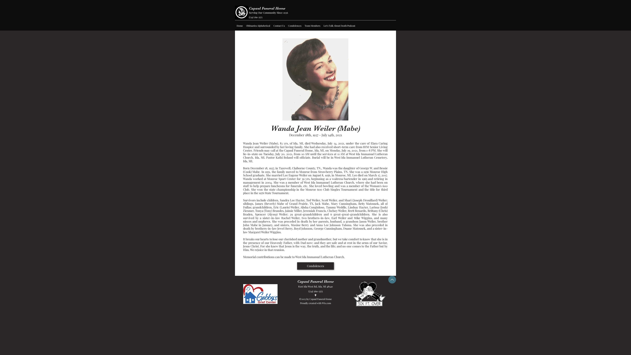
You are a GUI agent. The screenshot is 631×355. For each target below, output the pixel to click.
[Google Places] (315, 295)
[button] (258, 25)
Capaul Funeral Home (267, 8)
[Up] (392, 280)
